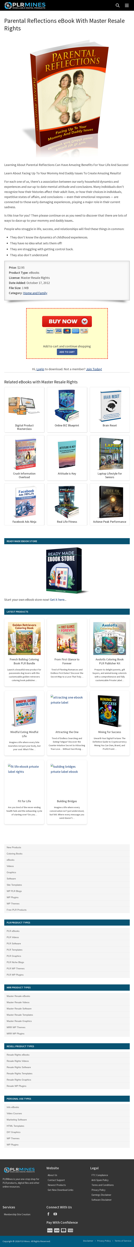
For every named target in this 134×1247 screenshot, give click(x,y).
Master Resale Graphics (19, 1021)
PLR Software (14, 943)
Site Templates (14, 885)
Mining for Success (109, 732)
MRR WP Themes (16, 1027)
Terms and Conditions (103, 1185)
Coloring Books (14, 853)
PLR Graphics (14, 956)
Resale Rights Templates (19, 1073)
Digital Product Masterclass (24, 427)
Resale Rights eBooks (18, 1054)
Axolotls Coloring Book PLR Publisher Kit (110, 661)
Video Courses (14, 1113)
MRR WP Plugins (15, 1033)
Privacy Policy (98, 1189)
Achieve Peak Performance (109, 522)
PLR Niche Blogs (15, 962)
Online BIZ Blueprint (67, 425)
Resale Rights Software (19, 1067)
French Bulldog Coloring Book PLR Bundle (24, 661)
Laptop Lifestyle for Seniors (110, 475)
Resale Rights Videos (18, 1061)
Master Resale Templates (20, 1015)
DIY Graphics (13, 1132)
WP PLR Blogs (14, 891)
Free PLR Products (16, 910)
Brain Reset (110, 425)
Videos (10, 866)
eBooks (10, 860)
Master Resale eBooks (18, 996)
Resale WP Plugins (16, 1086)
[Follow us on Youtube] (56, 1215)
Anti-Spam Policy (100, 1180)
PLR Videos (13, 937)
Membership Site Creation (17, 1214)
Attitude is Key (67, 473)
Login (40, 369)
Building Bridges (67, 801)
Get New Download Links (60, 1189)
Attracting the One (67, 732)
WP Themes (13, 903)
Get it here (57, 599)
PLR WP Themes (16, 968)
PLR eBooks (13, 931)
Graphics (11, 872)
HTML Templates (15, 1126)
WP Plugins (12, 897)
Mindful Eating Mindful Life (24, 734)
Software (11, 878)
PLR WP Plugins (15, 974)
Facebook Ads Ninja (24, 522)
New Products (14, 847)
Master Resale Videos (18, 1002)
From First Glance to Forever (66, 661)
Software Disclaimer (102, 1199)
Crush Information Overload (24, 475)
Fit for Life (24, 801)
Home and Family (35, 293)
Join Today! (94, 369)
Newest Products (57, 1185)
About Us (52, 1175)
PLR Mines (25, 1241)
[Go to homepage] (25, 5)
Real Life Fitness (67, 522)
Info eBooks (13, 1107)
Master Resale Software (19, 1008)
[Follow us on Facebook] (49, 1215)
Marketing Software (17, 1119)
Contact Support (56, 1180)
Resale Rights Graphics (19, 1079)
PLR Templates (14, 949)
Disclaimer (88, 1240)
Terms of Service (123, 1240)
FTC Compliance (100, 1175)
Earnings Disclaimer (101, 1194)
